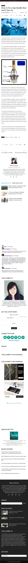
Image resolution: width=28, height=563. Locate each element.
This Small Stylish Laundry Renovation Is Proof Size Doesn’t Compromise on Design (13, 470)
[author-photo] (14, 163)
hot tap (11, 137)
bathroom (7, 137)
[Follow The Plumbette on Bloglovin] (14, 341)
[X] (17, 177)
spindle (15, 137)
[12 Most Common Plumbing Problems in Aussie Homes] (4, 200)
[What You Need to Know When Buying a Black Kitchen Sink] (4, 525)
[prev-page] (13, 205)
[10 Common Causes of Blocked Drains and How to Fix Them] (4, 194)
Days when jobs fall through (21, 152)
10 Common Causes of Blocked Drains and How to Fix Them (13, 466)
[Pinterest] (15, 495)
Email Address (10, 317)
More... (19, 306)
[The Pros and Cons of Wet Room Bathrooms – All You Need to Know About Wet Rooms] (4, 513)
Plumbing (6, 3)
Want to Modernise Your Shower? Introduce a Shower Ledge (13, 456)
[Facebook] (11, 177)
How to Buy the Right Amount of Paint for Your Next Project (13, 463)
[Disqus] (14, 225)
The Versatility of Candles (6, 152)
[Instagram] (14, 177)
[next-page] (15, 205)
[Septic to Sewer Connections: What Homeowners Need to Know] (4, 187)
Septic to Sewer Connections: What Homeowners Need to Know (13, 459)
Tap (19, 137)
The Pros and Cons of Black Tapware (16, 517)
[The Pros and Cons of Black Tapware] (4, 518)
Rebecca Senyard (5, 12)
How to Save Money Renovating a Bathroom (10, 473)
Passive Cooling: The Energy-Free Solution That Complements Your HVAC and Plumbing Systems (11, 452)
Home (2, 3)
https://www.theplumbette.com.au (14, 167)
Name (14, 323)
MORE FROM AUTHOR (17, 183)
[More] (24, 15)
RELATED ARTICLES (6, 183)
